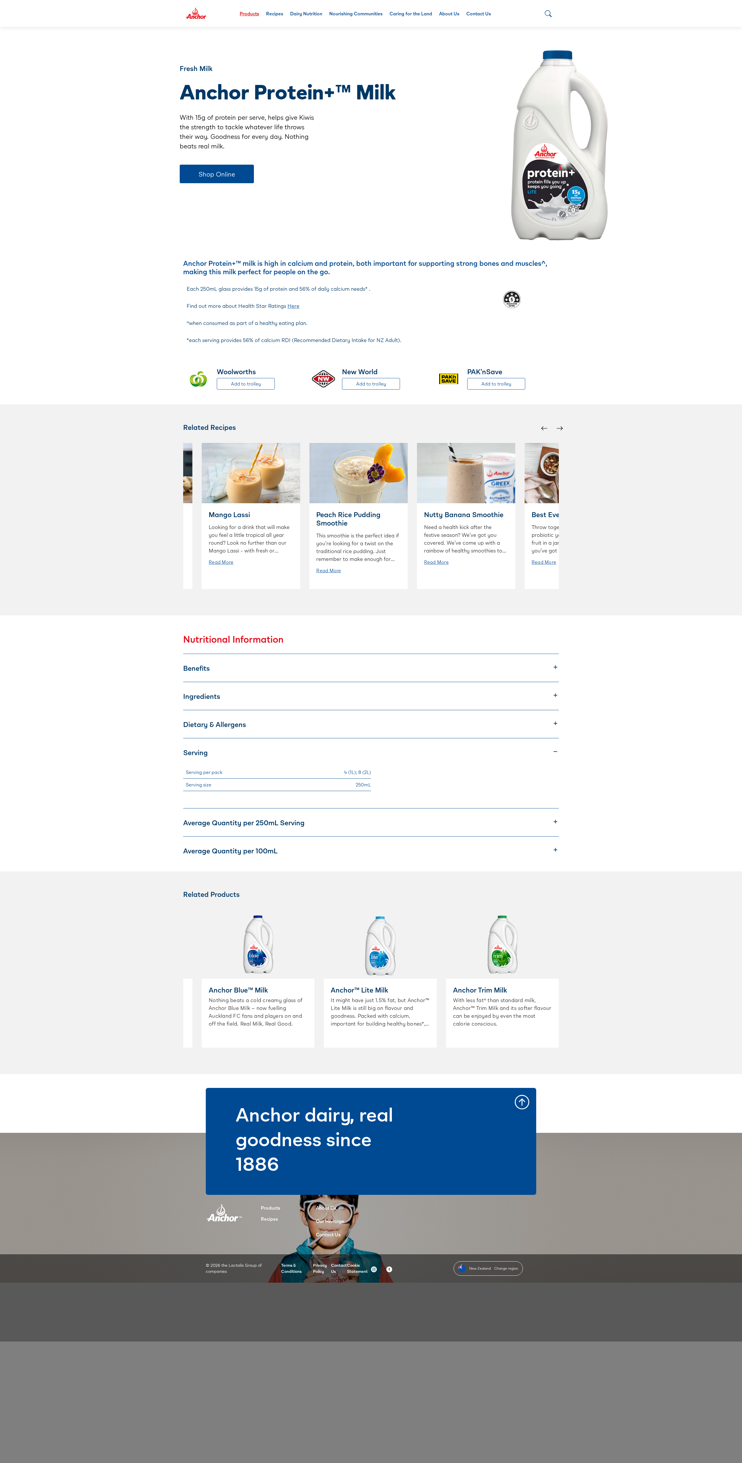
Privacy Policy (320, 1268)
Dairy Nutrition (306, 13)
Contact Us (478, 13)
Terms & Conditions (291, 1268)
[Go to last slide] (544, 428)
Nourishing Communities (356, 13)
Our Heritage (330, 1221)
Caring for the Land (411, 13)
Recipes (274, 13)
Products (249, 13)
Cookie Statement (357, 1268)
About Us (449, 13)
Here (293, 306)
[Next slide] (559, 428)
